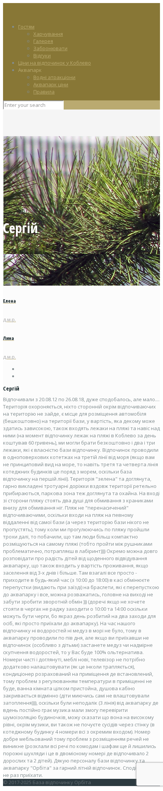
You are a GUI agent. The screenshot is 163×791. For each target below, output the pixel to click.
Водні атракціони (54, 77)
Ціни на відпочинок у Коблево (54, 62)
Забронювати (50, 48)
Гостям (26, 26)
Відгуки (42, 55)
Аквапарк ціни (50, 84)
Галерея (43, 41)
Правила (44, 91)
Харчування (48, 33)
